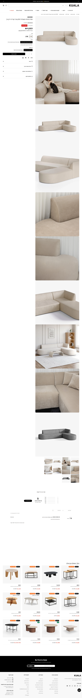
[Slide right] (3, 1)
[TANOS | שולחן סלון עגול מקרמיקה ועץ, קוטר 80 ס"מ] (51, 628)
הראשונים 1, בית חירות (10, 692)
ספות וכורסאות (72, 14)
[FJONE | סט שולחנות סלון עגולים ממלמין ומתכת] (70, 601)
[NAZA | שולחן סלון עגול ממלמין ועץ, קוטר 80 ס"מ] (12, 574)
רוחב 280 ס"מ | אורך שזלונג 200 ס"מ (26, 42)
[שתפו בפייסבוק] (29, 58)
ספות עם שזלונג (61, 14)
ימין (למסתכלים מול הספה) (28, 50)
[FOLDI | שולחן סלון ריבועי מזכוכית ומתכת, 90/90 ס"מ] (70, 628)
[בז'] (31, 36)
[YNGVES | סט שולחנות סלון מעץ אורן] (31, 601)
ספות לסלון (67, 14)
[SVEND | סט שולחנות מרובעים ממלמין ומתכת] (31, 574)
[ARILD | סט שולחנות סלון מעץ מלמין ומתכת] (70, 574)
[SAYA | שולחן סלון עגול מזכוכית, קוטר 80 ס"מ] (12, 601)
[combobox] (38, 5)
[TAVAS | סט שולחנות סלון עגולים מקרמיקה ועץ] (31, 628)
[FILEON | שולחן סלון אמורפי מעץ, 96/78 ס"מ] (51, 574)
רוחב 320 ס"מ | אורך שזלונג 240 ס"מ (26, 44)
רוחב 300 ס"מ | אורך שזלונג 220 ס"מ (13, 42)
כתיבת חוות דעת (28, 500)
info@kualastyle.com (8, 679)
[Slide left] (78, 1)
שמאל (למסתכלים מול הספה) (18, 50)
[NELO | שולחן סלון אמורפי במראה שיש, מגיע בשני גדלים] (12, 628)
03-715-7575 (9, 677)
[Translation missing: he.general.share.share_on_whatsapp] (23, 58)
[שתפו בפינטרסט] (26, 58)
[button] (51, 497)
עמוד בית (77, 14)
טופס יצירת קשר (9, 681)
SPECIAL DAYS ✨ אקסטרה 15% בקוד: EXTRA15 (41, 1)
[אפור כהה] (26, 36)
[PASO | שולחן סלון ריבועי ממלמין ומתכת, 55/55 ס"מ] (51, 601)
